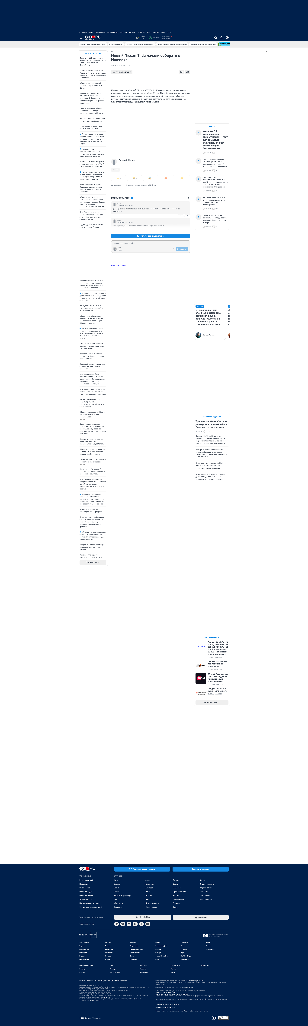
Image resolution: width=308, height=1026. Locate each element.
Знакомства (112, 32)
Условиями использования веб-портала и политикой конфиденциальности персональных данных (189, 996)
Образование (151, 907)
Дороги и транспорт (122, 895)
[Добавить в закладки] (181, 72)
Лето (147, 892)
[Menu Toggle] (81, 37)
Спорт (202, 880)
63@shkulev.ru (105, 997)
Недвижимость (86, 32)
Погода (123, 32)
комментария (123, 72)
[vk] (122, 924)
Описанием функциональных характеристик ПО (171, 994)
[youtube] (147, 924)
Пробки (154, 38)
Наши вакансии (86, 895)
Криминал (149, 884)
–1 (187, 230)
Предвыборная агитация (89, 903)
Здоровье (118, 907)
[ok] (129, 924)
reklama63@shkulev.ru (196, 981)
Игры (169, 32)
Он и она (176, 880)
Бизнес (117, 884)
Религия (176, 903)
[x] (141, 924)
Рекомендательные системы (165, 1007)
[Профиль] (227, 37)
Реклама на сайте (86, 880)
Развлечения (178, 899)
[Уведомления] (221, 37)
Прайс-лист (84, 884)
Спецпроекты (206, 899)
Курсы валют (153, 32)
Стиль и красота (207, 884)
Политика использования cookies (167, 1004)
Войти (120, 250)
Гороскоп (141, 32)
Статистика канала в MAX (90, 907)
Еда (115, 899)
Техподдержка (85, 899)
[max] (135, 924)
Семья (175, 907)
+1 (180, 230)
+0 (180, 216)
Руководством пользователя (165, 992)
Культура (149, 888)
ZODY (163, 32)
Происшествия (179, 892)
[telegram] (116, 924)
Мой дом (149, 895)
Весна (116, 888)
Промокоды (100, 32)
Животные (118, 903)
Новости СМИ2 (118, 265)
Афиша (132, 32)
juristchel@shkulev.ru (134, 999)
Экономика (205, 895)
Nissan (115, 170)
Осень (175, 884)
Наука (148, 899)
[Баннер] (226, 44)
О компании (84, 888)
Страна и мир (206, 888)
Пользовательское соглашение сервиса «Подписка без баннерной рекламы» (181, 1011)
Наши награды (85, 892)
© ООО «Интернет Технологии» (90, 1018)
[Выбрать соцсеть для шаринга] (187, 72)
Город (116, 892)
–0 (187, 216)
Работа (176, 895)
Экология (204, 892)
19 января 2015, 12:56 (118, 66)
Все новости (93, 53)
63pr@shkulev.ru (187, 987)
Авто (116, 880)
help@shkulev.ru (95, 1000)
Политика (177, 888)
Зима (147, 880)
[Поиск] (215, 37)
